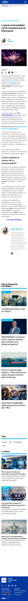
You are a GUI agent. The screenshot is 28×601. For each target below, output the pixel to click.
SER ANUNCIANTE (5, 594)
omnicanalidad (18, 443)
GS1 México (12, 83)
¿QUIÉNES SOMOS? (18, 594)
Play (9, 583)
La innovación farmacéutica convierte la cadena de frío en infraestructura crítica (13, 6)
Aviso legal (17, 596)
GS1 (10, 443)
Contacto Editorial (6, 592)
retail (3, 447)
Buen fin (4, 443)
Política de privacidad (20, 592)
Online (10, 580)
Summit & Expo (12, 581)
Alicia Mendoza (10, 42)
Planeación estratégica (10, 22)
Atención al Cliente (6, 596)
